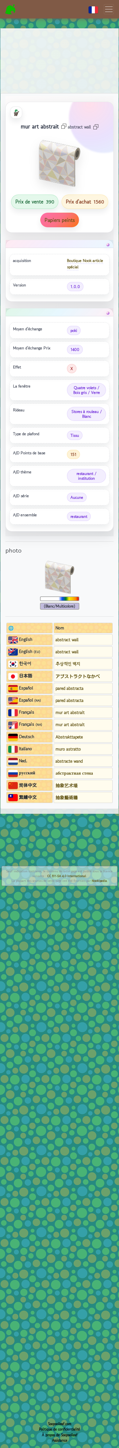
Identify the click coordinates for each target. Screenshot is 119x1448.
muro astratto (68, 749)
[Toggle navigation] (109, 9)
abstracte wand (69, 761)
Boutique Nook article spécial (85, 263)
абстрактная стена (74, 773)
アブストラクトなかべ (78, 676)
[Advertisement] (59, 53)
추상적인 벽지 (68, 664)
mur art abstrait (70, 712)
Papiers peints (59, 220)
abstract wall (67, 639)
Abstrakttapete (69, 737)
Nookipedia (99, 880)
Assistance (59, 1440)
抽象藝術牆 (67, 797)
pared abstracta (69, 688)
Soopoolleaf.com (59, 1423)
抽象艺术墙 (67, 785)
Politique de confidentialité (59, 1429)
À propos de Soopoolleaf (59, 1435)
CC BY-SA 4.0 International (66, 876)
